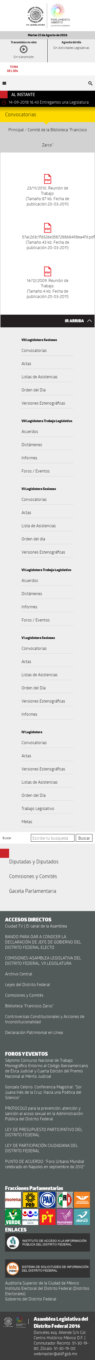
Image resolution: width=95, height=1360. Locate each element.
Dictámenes (32, 444)
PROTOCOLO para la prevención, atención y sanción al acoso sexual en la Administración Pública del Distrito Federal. (44, 1113)
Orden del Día (34, 389)
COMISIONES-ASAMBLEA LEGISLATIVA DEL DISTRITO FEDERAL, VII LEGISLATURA (43, 960)
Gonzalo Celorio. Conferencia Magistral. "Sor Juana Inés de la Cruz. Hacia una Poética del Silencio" (43, 1092)
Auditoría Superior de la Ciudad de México (42, 1283)
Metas (27, 821)
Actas (26, 363)
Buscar (7, 838)
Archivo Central (18, 973)
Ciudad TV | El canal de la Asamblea (36, 926)
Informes (29, 457)
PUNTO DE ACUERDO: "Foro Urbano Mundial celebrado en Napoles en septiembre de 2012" (45, 1164)
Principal (16, 129)
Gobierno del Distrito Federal (30, 1298)
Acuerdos (30, 431)
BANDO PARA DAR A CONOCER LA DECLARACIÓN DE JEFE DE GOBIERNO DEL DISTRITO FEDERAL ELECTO (43, 942)
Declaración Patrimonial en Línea (34, 1032)
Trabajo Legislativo (38, 808)
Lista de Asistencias (39, 525)
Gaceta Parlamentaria (32, 890)
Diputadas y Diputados (34, 861)
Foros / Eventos (36, 471)
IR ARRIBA (75, 321)
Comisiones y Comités (33, 876)
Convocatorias (34, 350)
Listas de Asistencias (40, 376)
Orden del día (33, 538)
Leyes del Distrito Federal (27, 984)
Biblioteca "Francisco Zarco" (29, 1005)
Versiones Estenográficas (43, 403)
